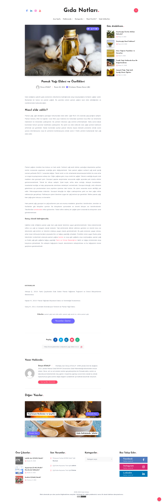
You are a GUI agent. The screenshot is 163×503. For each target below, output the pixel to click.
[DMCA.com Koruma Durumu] (81, 497)
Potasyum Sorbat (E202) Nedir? (63, 458)
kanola (60, 237)
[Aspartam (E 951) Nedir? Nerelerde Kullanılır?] (19, 470)
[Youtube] (40, 11)
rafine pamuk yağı (83, 314)
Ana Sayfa (56, 19)
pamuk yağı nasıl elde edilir (53, 314)
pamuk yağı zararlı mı (70, 314)
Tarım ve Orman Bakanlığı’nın (66, 240)
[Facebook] (27, 11)
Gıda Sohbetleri (104, 19)
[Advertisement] (63, 151)
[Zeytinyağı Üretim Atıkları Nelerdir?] (110, 34)
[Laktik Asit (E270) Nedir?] (19, 460)
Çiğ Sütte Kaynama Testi (61, 466)
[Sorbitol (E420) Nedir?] (19, 479)
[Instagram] (35, 11)
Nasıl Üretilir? (91, 19)
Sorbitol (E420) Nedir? (33, 477)
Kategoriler (79, 19)
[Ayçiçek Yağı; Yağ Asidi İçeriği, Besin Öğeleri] (110, 72)
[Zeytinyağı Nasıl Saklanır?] (110, 43)
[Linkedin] (31, 11)
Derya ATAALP (44, 366)
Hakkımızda (67, 19)
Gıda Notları (81, 10)
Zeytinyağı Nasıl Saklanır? (125, 41)
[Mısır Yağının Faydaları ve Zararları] (110, 53)
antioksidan (38, 210)
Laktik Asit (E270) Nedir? (34, 458)
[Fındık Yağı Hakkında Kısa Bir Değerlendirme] (110, 63)
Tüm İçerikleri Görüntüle (47, 382)
